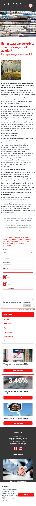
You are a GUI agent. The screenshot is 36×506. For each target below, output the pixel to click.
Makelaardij (7, 323)
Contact (6, 341)
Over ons (6, 319)
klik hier (4, 500)
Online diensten (8, 336)
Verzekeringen (8, 332)
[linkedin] (20, 448)
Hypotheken (7, 328)
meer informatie (18, 370)
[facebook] (15, 448)
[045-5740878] (26, 6)
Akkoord (26, 494)
